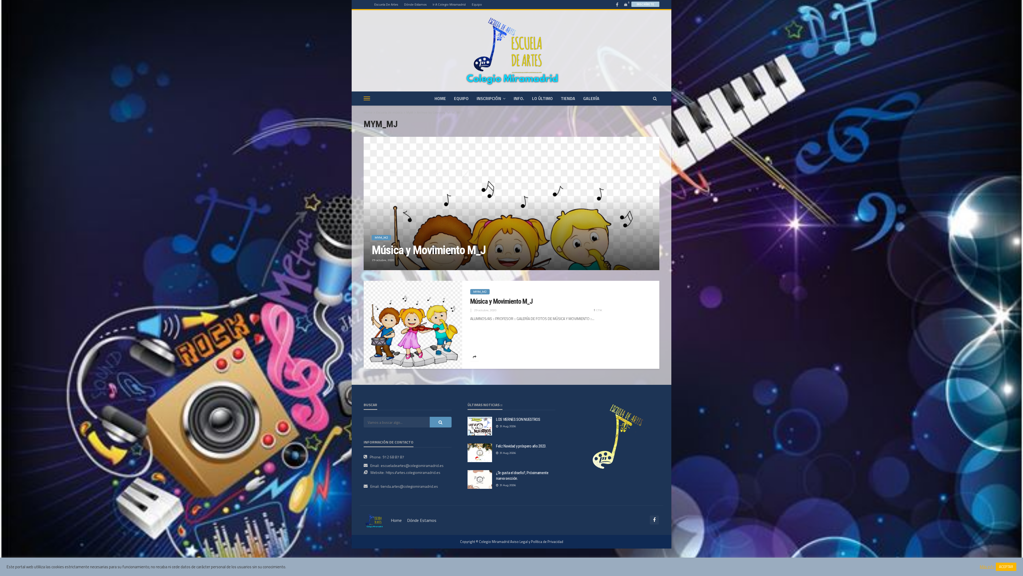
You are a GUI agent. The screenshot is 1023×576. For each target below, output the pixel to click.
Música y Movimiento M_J (429, 250)
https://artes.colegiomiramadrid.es (413, 472)
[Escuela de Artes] (374, 520)
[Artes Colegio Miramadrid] (511, 50)
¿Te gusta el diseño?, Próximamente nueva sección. (522, 475)
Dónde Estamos (415, 4)
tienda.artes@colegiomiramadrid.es (409, 486)
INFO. (519, 98)
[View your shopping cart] (625, 4)
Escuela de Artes (386, 4)
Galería (591, 98)
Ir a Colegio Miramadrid (449, 4)
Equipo (477, 4)
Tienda (568, 98)
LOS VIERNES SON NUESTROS (518, 419)
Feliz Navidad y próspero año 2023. (521, 446)
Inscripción (489, 98)
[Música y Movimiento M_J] (511, 203)
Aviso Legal (519, 541)
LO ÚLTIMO (542, 98)
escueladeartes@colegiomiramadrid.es (412, 465)
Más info (987, 567)
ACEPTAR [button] (1006, 566)
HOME (440, 98)
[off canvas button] (367, 98)
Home (368, 112)
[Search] (654, 98)
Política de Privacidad (547, 541)
